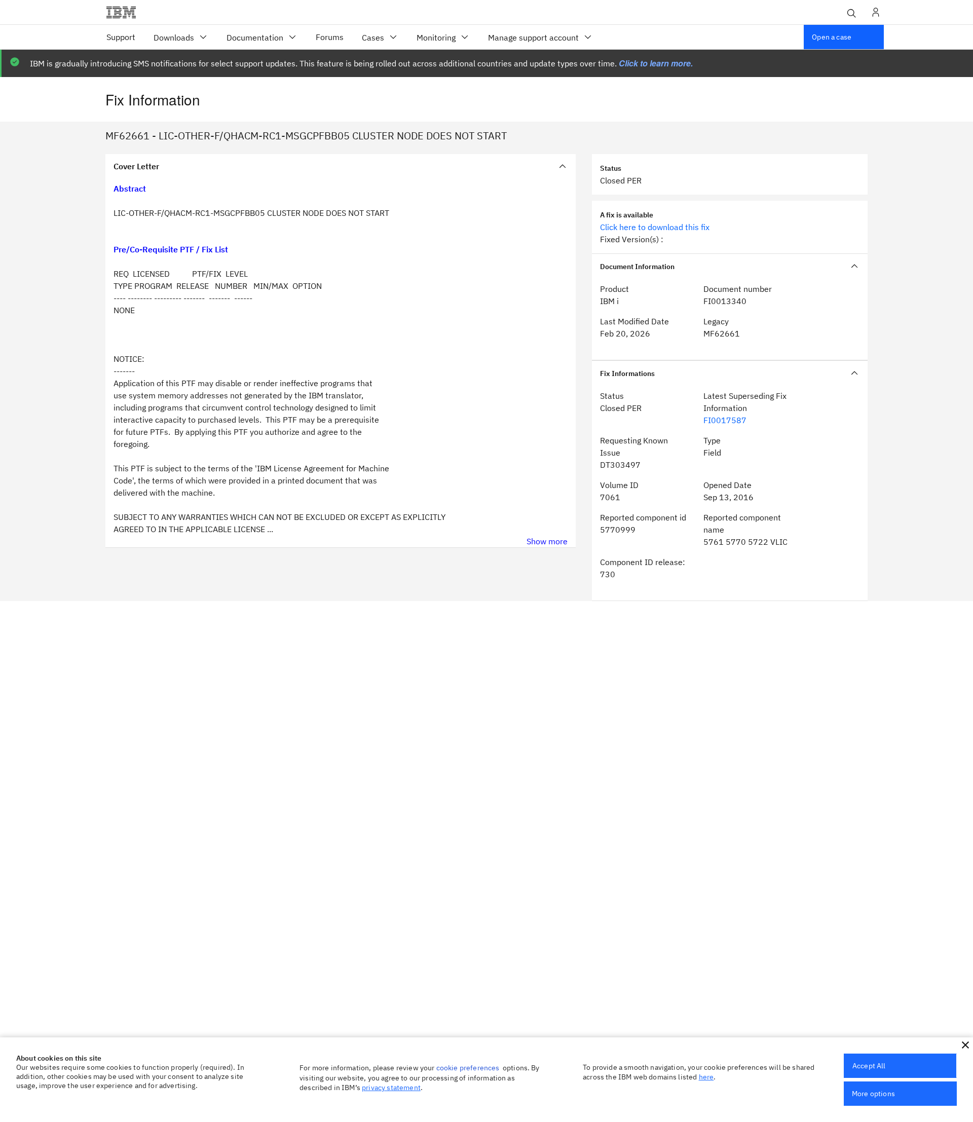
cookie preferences (468, 1067)
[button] (965, 1045)
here (706, 1076)
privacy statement (391, 1087)
